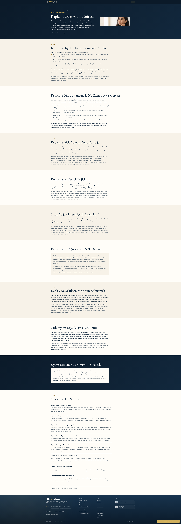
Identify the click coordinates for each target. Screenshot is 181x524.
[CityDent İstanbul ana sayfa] (51, 2)
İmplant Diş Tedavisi (83, 500)
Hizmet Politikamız (100, 515)
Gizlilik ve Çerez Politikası (130, 521)
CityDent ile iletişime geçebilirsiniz (85, 378)
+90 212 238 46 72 (55, 508)
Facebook (53, 514)
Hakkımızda (76, 2)
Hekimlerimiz (83, 2)
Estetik (100, 2)
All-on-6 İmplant (82, 504)
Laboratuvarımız (99, 509)
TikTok (57, 514)
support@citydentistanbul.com (56, 509)
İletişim (119, 2)
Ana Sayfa (70, 2)
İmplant (95, 2)
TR (132, 2)
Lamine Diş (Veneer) (83, 511)
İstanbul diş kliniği (57, 380)
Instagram (48, 514)
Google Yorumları (100, 506)
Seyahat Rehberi (100, 513)
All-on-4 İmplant (82, 502)
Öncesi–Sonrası (107, 2)
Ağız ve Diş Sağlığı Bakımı (84, 513)
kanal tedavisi (68, 232)
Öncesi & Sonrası (100, 504)
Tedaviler (90, 2)
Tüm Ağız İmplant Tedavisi (84, 506)
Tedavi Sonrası (99, 511)
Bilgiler (114, 2)
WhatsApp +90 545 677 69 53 (65, 508)
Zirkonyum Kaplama (83, 509)
